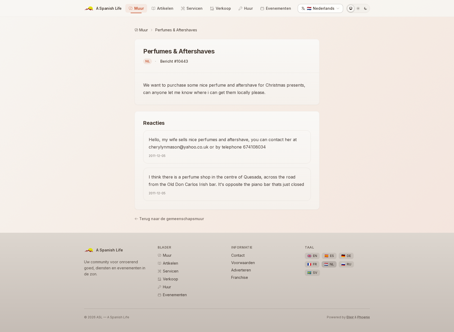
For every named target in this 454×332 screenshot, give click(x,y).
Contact (238, 255)
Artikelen (165, 8)
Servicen (195, 8)
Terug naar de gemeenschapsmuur (171, 218)
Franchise (239, 277)
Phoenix (363, 317)
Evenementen (278, 8)
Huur (248, 8)
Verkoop (223, 8)
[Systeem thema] (350, 8)
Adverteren (241, 270)
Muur (139, 8)
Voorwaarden (243, 262)
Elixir (350, 317)
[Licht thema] (358, 8)
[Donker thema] (365, 8)
